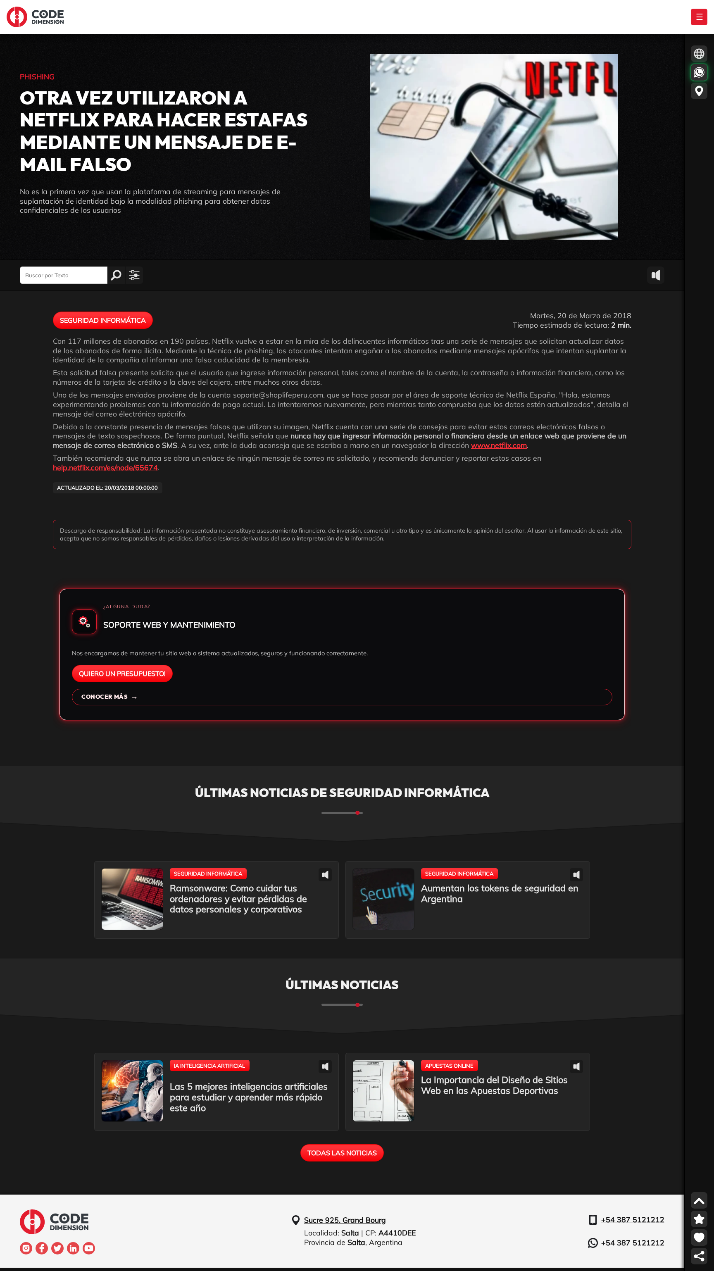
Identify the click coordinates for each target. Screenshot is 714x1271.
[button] (134, 275)
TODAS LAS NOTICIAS (342, 1153)
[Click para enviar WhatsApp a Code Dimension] (699, 72)
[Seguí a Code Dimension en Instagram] (26, 1248)
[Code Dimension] (35, 17)
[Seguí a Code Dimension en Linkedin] (73, 1248)
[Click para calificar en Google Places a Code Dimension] (699, 1219)
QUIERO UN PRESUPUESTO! (122, 673)
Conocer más (109, 696)
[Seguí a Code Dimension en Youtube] (89, 1248)
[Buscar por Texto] (116, 275)
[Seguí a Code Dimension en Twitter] (57, 1248)
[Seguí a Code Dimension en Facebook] (42, 1248)
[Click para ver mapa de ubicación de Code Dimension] (699, 91)
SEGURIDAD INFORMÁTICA (103, 320)
